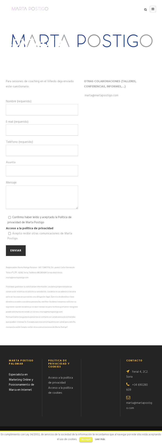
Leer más (100, 439)
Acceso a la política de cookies (60, 390)
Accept (85, 439)
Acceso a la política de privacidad (29, 228)
